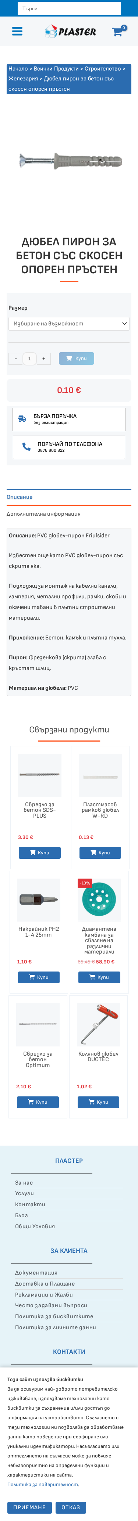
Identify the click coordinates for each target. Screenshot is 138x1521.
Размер (18, 307)
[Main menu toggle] (17, 31)
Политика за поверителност (42, 1484)
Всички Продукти (56, 68)
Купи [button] (43, 977)
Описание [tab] (19, 497)
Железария (23, 78)
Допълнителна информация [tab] (44, 514)
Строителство (103, 68)
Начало (18, 68)
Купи (81, 358)
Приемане (29, 1507)
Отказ (70, 1507)
